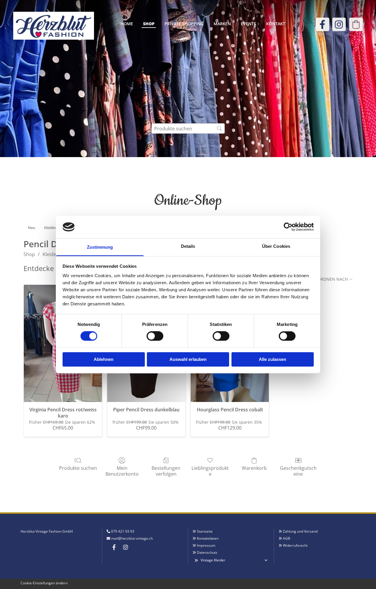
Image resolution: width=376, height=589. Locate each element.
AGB (286, 538)
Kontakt (275, 23)
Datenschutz (207, 552)
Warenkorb (254, 468)
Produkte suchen (78, 468)
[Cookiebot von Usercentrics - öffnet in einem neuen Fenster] (288, 227)
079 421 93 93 (122, 531)
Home (126, 23)
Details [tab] (188, 246)
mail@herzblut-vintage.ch (132, 538)
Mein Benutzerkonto (122, 471)
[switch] (155, 336)
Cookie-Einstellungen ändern (44, 582)
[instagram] (339, 24)
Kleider (50, 254)
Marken (222, 23)
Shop (149, 23)
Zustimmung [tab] (100, 247)
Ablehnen (103, 359)
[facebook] (322, 24)
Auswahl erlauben (188, 359)
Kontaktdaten (208, 538)
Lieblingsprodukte (210, 471)
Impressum (206, 545)
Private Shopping (184, 23)
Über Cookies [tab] (276, 246)
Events (248, 23)
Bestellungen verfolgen (166, 471)
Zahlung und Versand (300, 531)
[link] (196, 560)
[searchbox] (188, 128)
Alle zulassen (272, 359)
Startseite (205, 531)
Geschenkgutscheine (298, 471)
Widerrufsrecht (295, 545)
